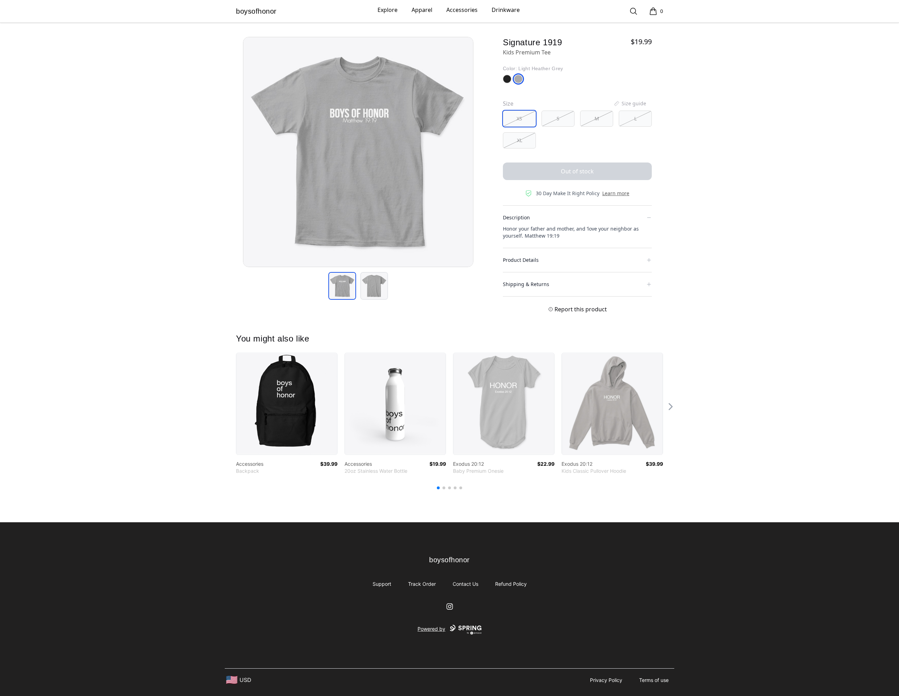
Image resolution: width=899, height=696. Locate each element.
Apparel (422, 10)
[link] (286, 404)
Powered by (431, 629)
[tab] (342, 286)
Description (516, 217)
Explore (388, 10)
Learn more (615, 193)
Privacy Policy (606, 680)
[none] (629, 103)
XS (519, 118)
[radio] (519, 119)
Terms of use (654, 680)
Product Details (521, 260)
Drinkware (506, 10)
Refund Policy (511, 584)
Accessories (462, 10)
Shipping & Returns (526, 284)
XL (519, 140)
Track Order (422, 584)
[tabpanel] (358, 152)
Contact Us (465, 584)
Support (382, 584)
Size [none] (508, 103)
